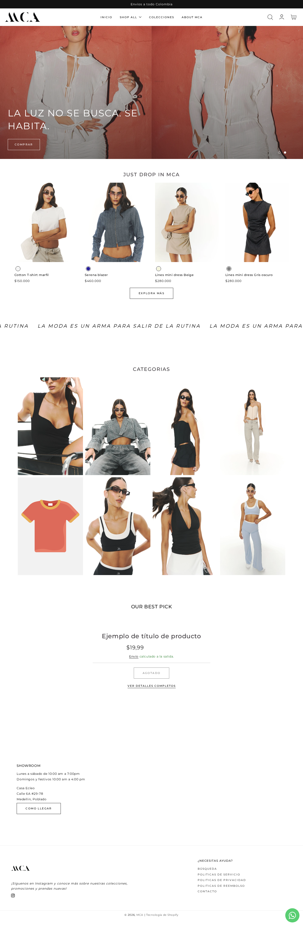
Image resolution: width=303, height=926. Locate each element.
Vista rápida (46, 257)
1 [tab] (279, 152)
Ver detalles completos (152, 685)
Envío (133, 656)
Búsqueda (207, 868)
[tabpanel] (151, 92)
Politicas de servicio (219, 874)
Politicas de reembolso (221, 885)
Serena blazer (96, 275)
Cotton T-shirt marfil (31, 275)
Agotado (152, 673)
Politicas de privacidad (222, 880)
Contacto (207, 891)
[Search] (270, 17)
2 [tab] (285, 152)
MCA (139, 914)
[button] (270, 17)
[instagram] (13, 896)
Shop (20, 144)
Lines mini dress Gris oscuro (249, 275)
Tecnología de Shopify (162, 914)
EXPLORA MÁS (151, 293)
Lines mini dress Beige (174, 275)
